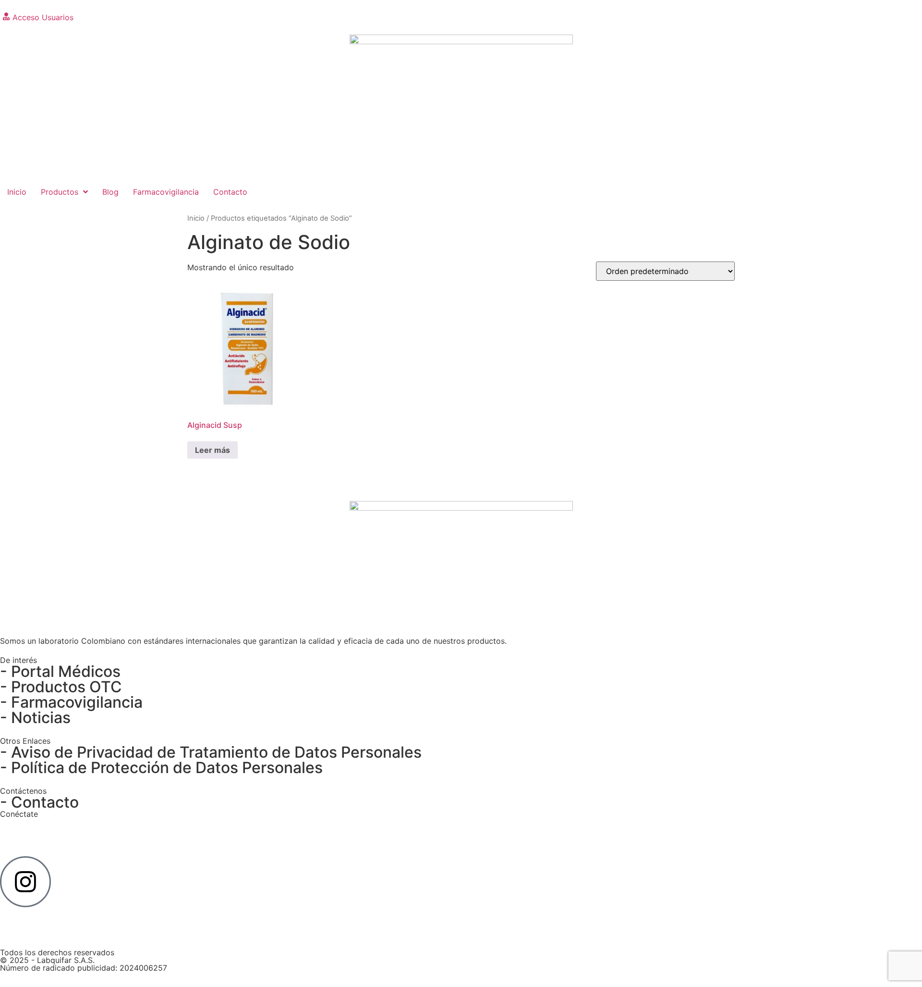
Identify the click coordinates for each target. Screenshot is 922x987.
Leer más (212, 450)
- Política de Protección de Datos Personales (161, 767)
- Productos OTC (61, 686)
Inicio (196, 218)
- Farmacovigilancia (71, 702)
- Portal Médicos (60, 671)
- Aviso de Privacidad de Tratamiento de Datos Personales (211, 752)
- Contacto (39, 802)
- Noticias (35, 717)
